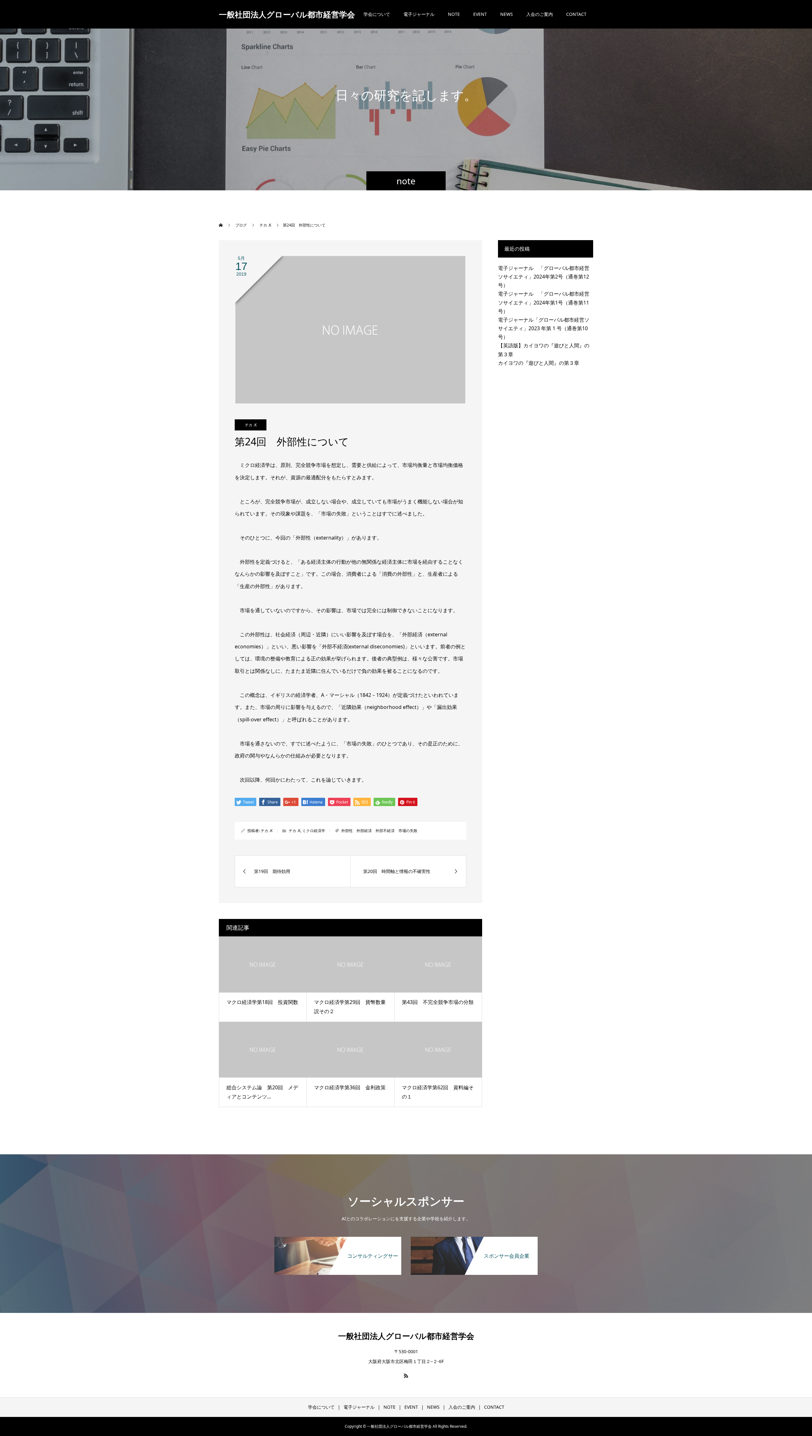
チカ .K (251, 425)
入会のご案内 (539, 14)
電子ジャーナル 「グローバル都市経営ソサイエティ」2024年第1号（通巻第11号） (543, 302)
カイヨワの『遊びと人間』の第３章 (538, 362)
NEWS (506, 14)
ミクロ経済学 (313, 830)
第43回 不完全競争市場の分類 (438, 1002)
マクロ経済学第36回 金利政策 (350, 1087)
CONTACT (576, 14)
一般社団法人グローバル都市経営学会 (287, 14)
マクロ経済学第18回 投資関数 (262, 1002)
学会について (376, 14)
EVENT (480, 14)
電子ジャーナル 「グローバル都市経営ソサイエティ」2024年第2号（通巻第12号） (543, 277)
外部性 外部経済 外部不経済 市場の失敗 (379, 830)
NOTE (454, 14)
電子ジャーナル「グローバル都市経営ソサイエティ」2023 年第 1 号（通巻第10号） (543, 328)
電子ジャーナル (419, 14)
